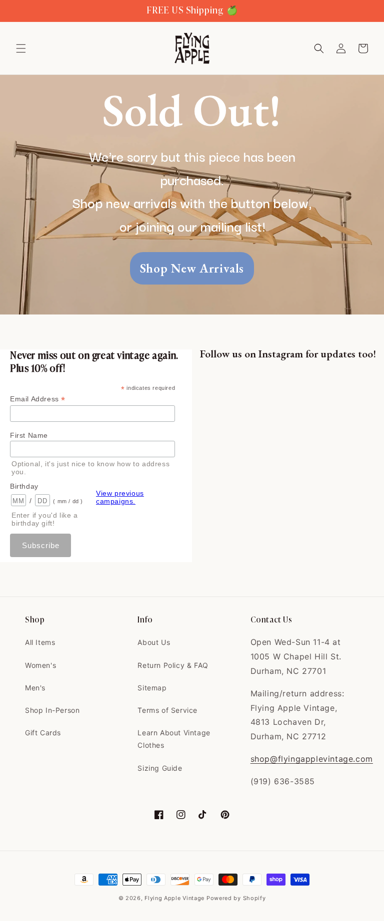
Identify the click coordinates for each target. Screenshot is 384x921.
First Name (29, 435)
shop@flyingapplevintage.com (311, 759)
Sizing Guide (160, 768)
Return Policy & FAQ (173, 665)
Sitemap (152, 687)
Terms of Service (168, 710)
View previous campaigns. (120, 497)
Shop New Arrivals (192, 268)
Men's (35, 687)
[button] (21, 48)
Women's (40, 665)
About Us (154, 642)
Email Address (38, 399)
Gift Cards (43, 732)
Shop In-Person (52, 710)
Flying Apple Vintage (174, 898)
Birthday (24, 486)
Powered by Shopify (236, 898)
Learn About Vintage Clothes (174, 738)
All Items (40, 642)
